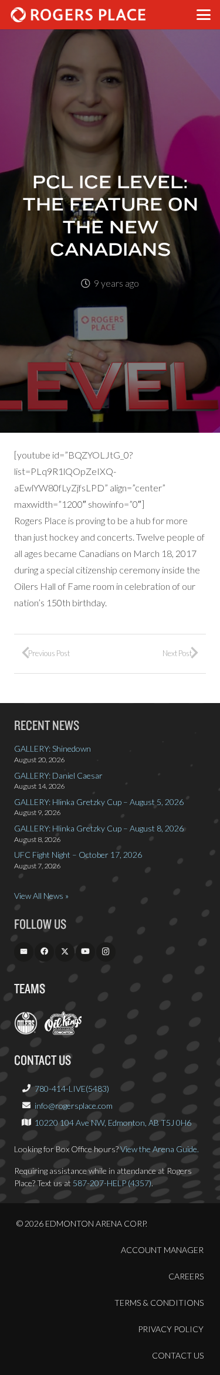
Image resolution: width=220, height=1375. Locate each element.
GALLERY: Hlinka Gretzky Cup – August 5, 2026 (99, 802)
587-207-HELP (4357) (112, 1183)
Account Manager (162, 1250)
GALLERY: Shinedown (52, 748)
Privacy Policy (171, 1329)
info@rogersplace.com (74, 1106)
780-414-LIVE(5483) (72, 1089)
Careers (186, 1276)
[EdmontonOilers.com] (26, 1032)
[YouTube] (85, 952)
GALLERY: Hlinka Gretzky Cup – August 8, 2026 (99, 828)
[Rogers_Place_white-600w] (78, 14)
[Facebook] (44, 952)
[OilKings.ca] (63, 1032)
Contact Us (178, 1355)
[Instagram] (106, 952)
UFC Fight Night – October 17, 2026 (78, 855)
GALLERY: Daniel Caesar (58, 775)
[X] (65, 952)
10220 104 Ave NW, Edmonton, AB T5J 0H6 (113, 1123)
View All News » (41, 896)
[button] (203, 15)
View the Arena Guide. (159, 1149)
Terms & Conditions (159, 1303)
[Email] (23, 952)
